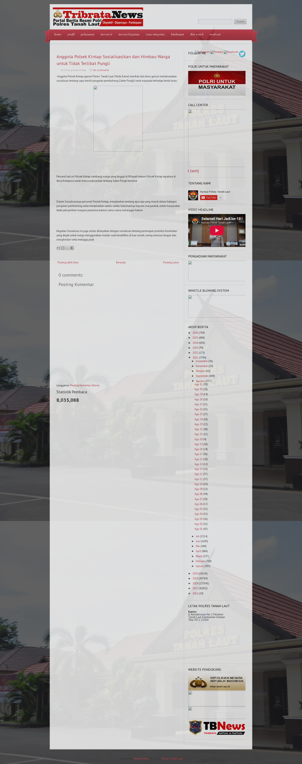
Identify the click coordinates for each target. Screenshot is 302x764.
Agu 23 (199, 424)
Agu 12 (199, 474)
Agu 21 (199, 434)
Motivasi (215, 34)
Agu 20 (199, 439)
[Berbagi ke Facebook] (72, 248)
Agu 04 (199, 514)
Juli (197, 536)
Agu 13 (199, 469)
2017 (195, 588)
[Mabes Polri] (217, 689)
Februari (200, 561)
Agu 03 (199, 519)
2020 (195, 573)
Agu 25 (199, 414)
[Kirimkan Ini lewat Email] (58, 248)
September (202, 376)
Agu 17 (198, 454)
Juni (198, 541)
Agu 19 (199, 444)
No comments (101, 70)
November (202, 366)
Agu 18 (199, 449)
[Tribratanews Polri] (217, 735)
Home (57, 34)
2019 (195, 578)
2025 (195, 337)
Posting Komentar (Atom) (84, 385)
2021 (195, 357)
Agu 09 (199, 489)
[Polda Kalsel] (217, 705)
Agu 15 (199, 459)
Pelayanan (87, 34)
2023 (195, 348)
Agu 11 (199, 479)
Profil (71, 34)
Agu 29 (199, 394)
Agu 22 (199, 429)
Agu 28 (199, 399)
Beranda (121, 262)
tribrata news (141, 758)
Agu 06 (199, 504)
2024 (195, 343)
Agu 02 (199, 524)
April (198, 551)
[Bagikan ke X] (67, 248)
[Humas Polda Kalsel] (217, 718)
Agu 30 (199, 389)
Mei (198, 546)
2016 (195, 593)
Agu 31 (199, 384)
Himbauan (177, 34)
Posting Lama (171, 262)
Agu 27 (198, 404)
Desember (202, 361)
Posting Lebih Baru (68, 262)
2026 (195, 333)
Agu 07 (198, 499)
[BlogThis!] (63, 248)
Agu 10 (199, 484)
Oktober (200, 371)
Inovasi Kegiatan (128, 34)
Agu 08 (199, 494)
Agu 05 (199, 509)
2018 (195, 583)
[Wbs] (217, 316)
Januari (200, 566)
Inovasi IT (106, 34)
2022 (195, 352)
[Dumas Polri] (217, 94)
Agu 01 (199, 529)
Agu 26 (199, 409)
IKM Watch (197, 34)
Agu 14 (199, 464)
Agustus (200, 381)
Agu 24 (199, 419)
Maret (199, 556)
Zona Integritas (155, 34)
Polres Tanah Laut (172, 758)
